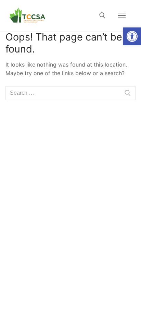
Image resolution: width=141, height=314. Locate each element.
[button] (132, 36)
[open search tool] (102, 15)
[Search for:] (70, 93)
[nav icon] (122, 15)
